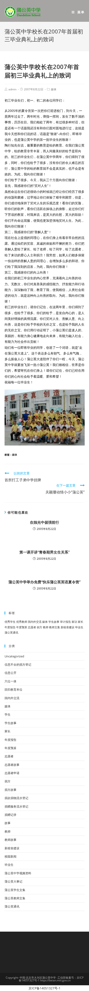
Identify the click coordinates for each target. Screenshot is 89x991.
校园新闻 (10, 856)
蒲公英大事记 (13, 881)
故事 (7, 823)
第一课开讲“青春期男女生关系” (44, 552)
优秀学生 (10, 622)
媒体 (53, 89)
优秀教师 (21, 622)
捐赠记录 (10, 815)
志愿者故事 (12, 765)
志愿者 (32, 627)
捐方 (39, 627)
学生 (7, 714)
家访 (74, 622)
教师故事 (10, 840)
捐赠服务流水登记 (16, 806)
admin (12, 89)
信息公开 (10, 673)
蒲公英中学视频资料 (18, 873)
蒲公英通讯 (11, 632)
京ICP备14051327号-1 (44, 988)
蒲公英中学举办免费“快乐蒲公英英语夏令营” (44, 581)
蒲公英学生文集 (15, 890)
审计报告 (65, 622)
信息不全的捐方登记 (18, 664)
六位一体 (10, 681)
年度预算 (21, 627)
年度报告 (10, 627)
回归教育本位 (13, 689)
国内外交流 (35, 622)
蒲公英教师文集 (15, 898)
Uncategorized (14, 656)
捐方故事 (10, 790)
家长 (80, 622)
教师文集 (54, 627)
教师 (45, 627)
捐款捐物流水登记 (16, 798)
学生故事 (53, 622)
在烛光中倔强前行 (44, 522)
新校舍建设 (67, 627)
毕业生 (79, 627)
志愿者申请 (12, 773)
